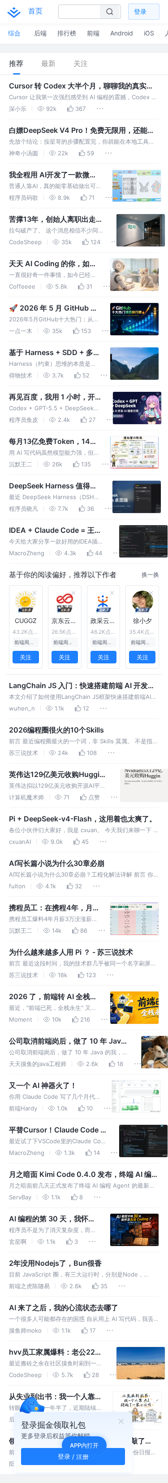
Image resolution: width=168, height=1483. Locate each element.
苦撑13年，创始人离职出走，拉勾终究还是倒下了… (56, 219)
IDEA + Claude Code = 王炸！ (52, 530)
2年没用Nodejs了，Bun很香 (55, 1263)
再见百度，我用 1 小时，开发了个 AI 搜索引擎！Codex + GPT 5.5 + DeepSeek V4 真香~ (54, 397)
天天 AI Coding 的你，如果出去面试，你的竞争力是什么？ (53, 264)
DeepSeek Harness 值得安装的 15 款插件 (53, 486)
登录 (140, 11)
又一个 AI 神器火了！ (43, 1085)
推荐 (16, 63)
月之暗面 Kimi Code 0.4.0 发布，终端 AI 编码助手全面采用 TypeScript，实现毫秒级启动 (84, 1175)
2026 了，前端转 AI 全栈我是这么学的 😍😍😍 (53, 997)
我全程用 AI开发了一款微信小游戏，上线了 (53, 175)
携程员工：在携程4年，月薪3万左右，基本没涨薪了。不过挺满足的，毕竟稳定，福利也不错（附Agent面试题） (52, 908)
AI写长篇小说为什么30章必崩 (56, 863)
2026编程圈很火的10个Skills (56, 729)
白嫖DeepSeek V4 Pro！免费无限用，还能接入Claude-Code (82, 131)
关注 (80, 63)
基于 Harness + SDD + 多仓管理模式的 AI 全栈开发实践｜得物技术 (54, 353)
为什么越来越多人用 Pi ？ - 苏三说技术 (71, 952)
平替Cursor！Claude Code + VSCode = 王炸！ (57, 1130)
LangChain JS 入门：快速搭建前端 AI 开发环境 (82, 686)
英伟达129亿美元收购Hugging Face (58, 775)
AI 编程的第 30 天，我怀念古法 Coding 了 (52, 1219)
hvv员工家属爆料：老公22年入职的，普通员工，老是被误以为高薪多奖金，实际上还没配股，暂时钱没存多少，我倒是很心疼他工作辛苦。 (55, 1352)
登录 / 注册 (73, 1456)
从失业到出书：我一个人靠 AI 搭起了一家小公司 (52, 1397)
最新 (48, 63)
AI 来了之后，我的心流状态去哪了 (63, 1307)
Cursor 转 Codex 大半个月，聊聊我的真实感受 (81, 86)
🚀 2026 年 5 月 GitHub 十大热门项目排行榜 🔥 (53, 308)
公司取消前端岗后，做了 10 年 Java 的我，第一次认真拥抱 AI (67, 1041)
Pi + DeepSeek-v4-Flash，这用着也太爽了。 (82, 818)
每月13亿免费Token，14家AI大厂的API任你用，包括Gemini (53, 442)
